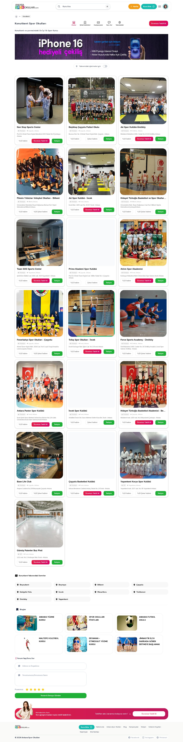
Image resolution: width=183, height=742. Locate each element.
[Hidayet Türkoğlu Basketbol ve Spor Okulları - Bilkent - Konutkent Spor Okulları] (143, 181)
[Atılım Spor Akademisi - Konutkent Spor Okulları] (143, 252)
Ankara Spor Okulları (114, 727)
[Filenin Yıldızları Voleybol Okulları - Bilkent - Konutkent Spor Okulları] (39, 181)
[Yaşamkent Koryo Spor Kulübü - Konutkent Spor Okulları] (143, 463)
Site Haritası (94, 732)
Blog (125, 727)
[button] (83, 6)
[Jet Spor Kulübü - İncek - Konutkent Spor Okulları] (91, 181)
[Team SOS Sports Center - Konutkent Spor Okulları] (39, 252)
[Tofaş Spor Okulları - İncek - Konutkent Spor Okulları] (91, 323)
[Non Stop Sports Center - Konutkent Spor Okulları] (39, 110)
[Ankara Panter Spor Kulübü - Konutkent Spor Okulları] (39, 394)
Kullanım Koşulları (155, 727)
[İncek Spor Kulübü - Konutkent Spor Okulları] (91, 394)
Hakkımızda (100, 727)
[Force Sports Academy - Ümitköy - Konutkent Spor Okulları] (143, 323)
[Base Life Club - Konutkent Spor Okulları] (39, 463)
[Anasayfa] (16, 16)
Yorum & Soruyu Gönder (51, 695)
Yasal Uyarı (84, 732)
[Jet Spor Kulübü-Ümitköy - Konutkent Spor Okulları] (143, 110)
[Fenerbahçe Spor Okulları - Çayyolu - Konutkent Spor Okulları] (39, 323)
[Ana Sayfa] (27, 6)
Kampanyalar (134, 727)
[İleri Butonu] (19, 101)
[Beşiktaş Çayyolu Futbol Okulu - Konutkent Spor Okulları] (91, 110)
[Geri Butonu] (60, 101)
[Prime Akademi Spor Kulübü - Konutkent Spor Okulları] (91, 252)
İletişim (57, 141)
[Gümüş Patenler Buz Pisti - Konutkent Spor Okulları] (39, 532)
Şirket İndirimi (92, 139)
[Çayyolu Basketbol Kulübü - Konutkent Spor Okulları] (91, 463)
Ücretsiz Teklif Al (41, 141)
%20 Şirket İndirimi (40, 212)
